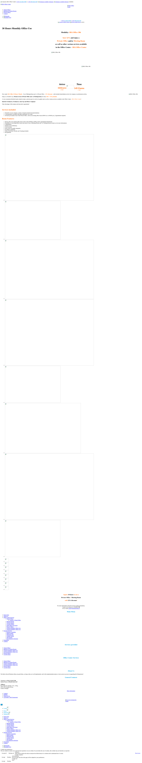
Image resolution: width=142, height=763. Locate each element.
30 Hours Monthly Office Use (14, 629)
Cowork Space (7, 654)
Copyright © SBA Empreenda (11, 697)
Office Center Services (9, 617)
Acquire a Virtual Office (15, 620)
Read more (137, 753)
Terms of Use (7, 696)
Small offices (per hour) (12, 625)
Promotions (6, 640)
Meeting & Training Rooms (10, 11)
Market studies (10, 633)
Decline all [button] (11, 753)
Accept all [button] (4, 753)
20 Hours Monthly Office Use (14, 628)
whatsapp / (51, 1)
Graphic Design (10, 636)
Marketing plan (10, 634)
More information (71, 691)
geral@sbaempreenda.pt (74, 608)
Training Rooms (10, 622)
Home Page (6, 615)
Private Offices (7, 12)
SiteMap (5, 694)
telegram (66, 1)
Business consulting (11, 632)
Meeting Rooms (10, 621)
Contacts (6, 13)
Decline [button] (9, 757)
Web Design (9, 637)
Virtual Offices (7, 9)
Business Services (8, 630)
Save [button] (13, 760)
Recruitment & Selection (12, 638)
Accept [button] (3, 757)
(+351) (21, 1)
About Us (6, 616)
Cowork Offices (10, 624)
